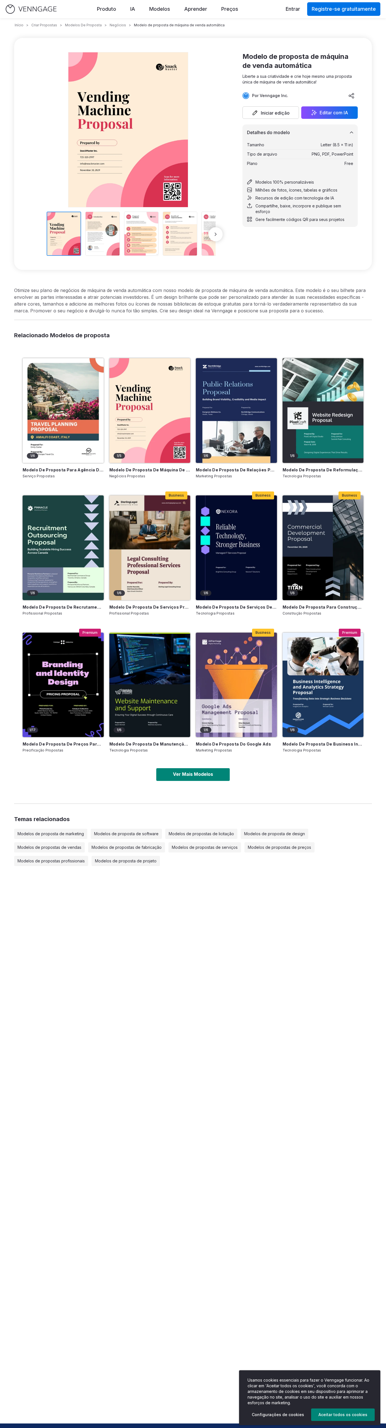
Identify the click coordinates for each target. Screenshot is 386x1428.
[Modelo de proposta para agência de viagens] (63, 410)
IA (132, 9)
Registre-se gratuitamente (344, 9)
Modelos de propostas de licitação (201, 833)
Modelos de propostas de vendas (49, 847)
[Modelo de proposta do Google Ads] (236, 685)
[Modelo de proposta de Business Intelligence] (323, 685)
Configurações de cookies (278, 1414)
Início (19, 25)
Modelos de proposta (83, 25)
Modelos (159, 9)
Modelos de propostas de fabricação (127, 847)
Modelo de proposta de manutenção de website (149, 744)
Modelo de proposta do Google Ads (233, 744)
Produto (106, 9)
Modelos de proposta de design (274, 833)
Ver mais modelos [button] (193, 774)
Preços (229, 9)
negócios (118, 25)
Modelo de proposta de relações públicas (236, 469)
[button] (270, 112)
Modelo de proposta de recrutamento (63, 607)
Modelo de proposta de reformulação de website (323, 469)
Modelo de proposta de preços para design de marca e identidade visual (63, 744)
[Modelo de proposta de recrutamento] (63, 547)
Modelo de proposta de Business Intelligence (323, 744)
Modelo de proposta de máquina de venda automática (149, 469)
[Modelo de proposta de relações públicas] (236, 410)
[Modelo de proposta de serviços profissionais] (149, 547)
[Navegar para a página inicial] (31, 9)
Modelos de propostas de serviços (205, 847)
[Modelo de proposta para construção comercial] (323, 547)
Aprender (195, 9)
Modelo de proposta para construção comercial (323, 607)
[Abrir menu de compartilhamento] (351, 95)
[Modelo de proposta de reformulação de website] (323, 410)
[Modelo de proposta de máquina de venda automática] (149, 410)
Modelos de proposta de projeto (126, 860)
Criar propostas (44, 25)
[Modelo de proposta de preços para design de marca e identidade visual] (63, 685)
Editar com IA (334, 112)
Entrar (293, 9)
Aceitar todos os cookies (342, 1414)
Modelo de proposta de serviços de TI (236, 607)
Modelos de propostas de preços (279, 847)
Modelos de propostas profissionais (51, 860)
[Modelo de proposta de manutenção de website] (149, 685)
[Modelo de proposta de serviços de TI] (236, 547)
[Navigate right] (216, 234)
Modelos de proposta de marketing (51, 833)
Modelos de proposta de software (126, 833)
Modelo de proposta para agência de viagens (63, 469)
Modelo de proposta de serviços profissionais (149, 607)
